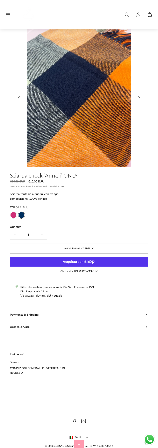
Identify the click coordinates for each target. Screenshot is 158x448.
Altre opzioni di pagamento (79, 271)
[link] (138, 14)
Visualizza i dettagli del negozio (41, 296)
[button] (8, 14)
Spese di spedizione (35, 186)
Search (14, 362)
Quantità (15, 227)
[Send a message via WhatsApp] (149, 439)
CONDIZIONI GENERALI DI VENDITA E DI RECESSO (37, 370)
